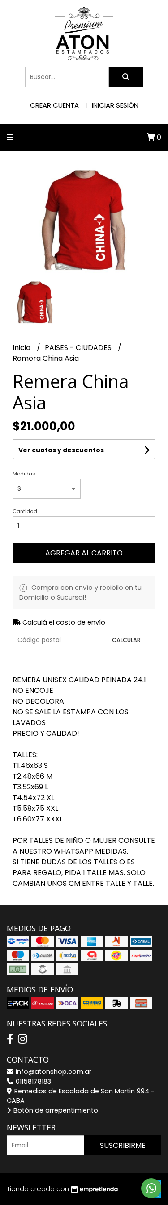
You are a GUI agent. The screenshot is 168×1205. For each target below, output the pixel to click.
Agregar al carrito (84, 553)
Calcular (126, 640)
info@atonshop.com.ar (52, 1071)
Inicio (22, 347)
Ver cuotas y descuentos (61, 450)
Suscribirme (123, 1145)
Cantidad (25, 511)
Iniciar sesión (115, 105)
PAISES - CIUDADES (79, 347)
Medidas (24, 473)
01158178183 (32, 1081)
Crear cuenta (54, 105)
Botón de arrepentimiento (55, 1110)
